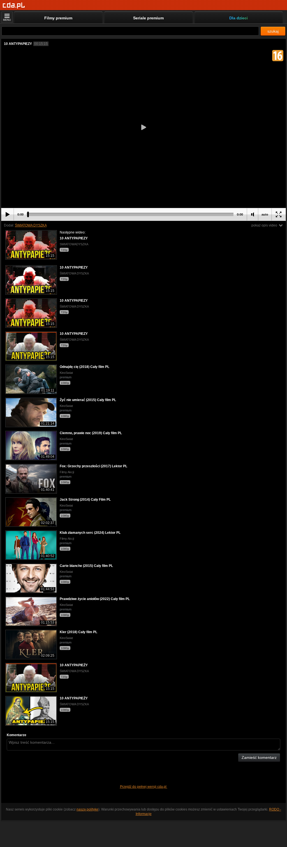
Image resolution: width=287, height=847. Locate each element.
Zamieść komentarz (259, 757)
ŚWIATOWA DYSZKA (31, 225)
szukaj (273, 31)
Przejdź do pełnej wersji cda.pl (143, 787)
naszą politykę (87, 809)
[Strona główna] (14, 5)
